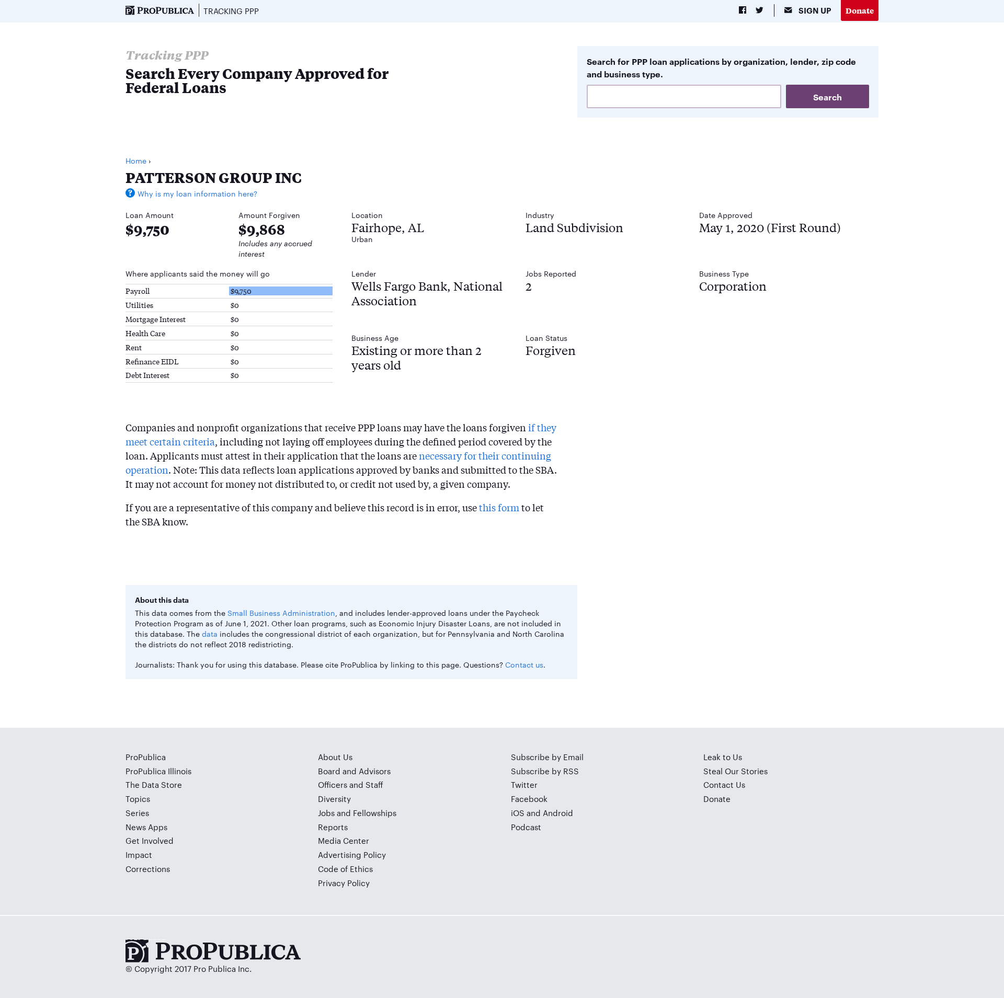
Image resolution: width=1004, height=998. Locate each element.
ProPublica (146, 756)
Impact (139, 854)
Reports (333, 826)
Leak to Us (722, 756)
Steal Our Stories (735, 770)
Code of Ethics (345, 868)
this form (499, 507)
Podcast (526, 826)
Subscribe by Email (547, 756)
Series (137, 812)
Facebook (529, 798)
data (210, 633)
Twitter (524, 784)
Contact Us (724, 784)
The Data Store (154, 784)
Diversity (334, 798)
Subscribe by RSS (545, 770)
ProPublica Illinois (158, 770)
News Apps (146, 826)
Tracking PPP (231, 10)
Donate (860, 10)
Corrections (148, 868)
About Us (335, 756)
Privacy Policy (344, 882)
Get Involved (150, 840)
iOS (517, 812)
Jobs (326, 812)
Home (136, 160)
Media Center (343, 840)
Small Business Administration (281, 612)
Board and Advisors (354, 770)
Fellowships (374, 812)
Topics (138, 798)
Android (558, 812)
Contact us (524, 664)
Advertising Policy (352, 854)
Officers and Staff (350, 784)
